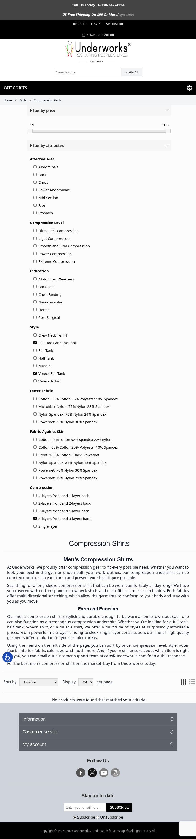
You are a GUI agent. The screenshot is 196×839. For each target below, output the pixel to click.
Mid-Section (48, 197)
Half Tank (46, 358)
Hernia (43, 309)
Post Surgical (49, 317)
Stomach (45, 213)
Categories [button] (15, 88)
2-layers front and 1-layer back (63, 495)
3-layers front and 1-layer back (63, 510)
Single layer (48, 526)
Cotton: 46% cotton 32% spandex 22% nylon (74, 439)
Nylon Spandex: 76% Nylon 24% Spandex (72, 414)
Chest (43, 182)
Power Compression (55, 253)
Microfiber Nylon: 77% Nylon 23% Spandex (73, 406)
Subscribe (86, 817)
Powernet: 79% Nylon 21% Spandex (67, 477)
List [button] (192, 682)
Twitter (92, 772)
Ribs (41, 205)
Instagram (115, 772)
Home (8, 100)
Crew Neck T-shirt (52, 335)
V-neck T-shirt (49, 381)
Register (79, 24)
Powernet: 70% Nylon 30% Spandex (67, 421)
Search (131, 72)
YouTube (103, 772)
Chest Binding (49, 294)
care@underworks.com (125, 655)
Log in (96, 24)
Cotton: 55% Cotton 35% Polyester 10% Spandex (78, 398)
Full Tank (45, 350)
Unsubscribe (111, 817)
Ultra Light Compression (58, 230)
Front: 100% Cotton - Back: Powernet (68, 454)
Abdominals (48, 167)
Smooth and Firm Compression (64, 246)
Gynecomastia (50, 302)
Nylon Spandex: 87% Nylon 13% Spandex (72, 462)
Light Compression (54, 238)
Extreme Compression (56, 261)
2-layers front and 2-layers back (64, 503)
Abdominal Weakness (56, 279)
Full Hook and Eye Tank (57, 342)
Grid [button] (183, 682)
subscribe (119, 807)
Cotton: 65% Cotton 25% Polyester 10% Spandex (78, 447)
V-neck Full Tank (51, 373)
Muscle (44, 365)
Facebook (80, 772)
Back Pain (46, 286)
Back (42, 174)
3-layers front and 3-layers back (64, 518)
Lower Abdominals (54, 190)
